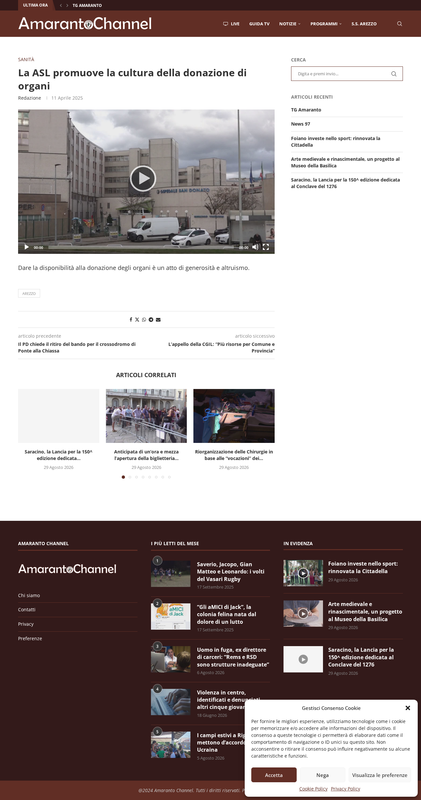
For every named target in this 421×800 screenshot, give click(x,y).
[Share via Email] (158, 319)
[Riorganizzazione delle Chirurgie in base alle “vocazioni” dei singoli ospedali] (234, 416)
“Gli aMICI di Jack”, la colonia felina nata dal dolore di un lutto (226, 614)
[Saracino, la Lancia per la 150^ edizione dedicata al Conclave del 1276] (58, 416)
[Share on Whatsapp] (144, 319)
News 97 (300, 124)
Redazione (29, 98)
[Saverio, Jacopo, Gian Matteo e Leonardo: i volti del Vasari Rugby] (170, 574)
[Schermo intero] (266, 247)
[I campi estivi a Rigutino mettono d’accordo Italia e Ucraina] (170, 745)
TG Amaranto (87, 5)
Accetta (274, 775)
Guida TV (259, 24)
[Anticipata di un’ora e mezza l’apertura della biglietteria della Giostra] (146, 416)
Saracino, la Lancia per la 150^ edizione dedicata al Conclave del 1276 (361, 657)
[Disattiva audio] (255, 247)
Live (234, 24)
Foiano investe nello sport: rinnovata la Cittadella (363, 567)
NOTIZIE (287, 24)
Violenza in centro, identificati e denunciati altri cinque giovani (228, 700)
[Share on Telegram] (151, 319)
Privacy (26, 624)
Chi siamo (29, 595)
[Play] (146, 181)
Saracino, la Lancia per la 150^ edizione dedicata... (58, 454)
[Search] (399, 24)
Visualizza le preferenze (380, 775)
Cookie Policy (313, 789)
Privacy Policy (345, 789)
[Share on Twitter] (137, 319)
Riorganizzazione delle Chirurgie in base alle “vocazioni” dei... (234, 454)
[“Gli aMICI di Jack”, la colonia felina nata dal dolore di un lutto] (170, 616)
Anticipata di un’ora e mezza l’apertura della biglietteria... (146, 454)
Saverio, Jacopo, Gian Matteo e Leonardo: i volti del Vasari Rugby (230, 572)
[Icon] (303, 573)
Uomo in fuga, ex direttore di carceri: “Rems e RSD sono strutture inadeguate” (233, 657)
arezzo (29, 293)
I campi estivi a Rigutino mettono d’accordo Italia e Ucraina (231, 743)
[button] (408, 708)
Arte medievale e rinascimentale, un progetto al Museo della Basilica (365, 611)
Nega (322, 775)
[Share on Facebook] (131, 319)
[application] (146, 181)
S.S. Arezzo (364, 24)
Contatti (27, 609)
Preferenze (30, 638)
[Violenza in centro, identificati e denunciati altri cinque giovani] (170, 702)
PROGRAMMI (323, 24)
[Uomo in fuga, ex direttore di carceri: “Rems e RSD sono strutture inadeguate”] (170, 659)
